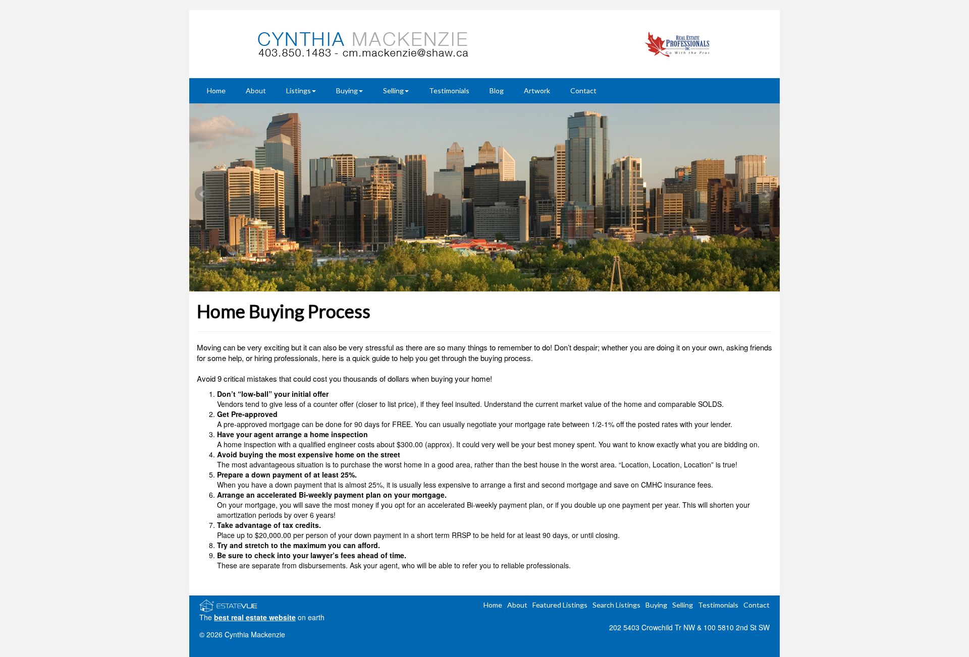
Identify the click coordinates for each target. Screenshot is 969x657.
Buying (347, 90)
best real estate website (255, 617)
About (256, 90)
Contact (583, 90)
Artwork (537, 90)
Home (216, 90)
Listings (298, 90)
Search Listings (616, 605)
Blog (497, 90)
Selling (393, 90)
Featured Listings (559, 605)
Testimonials (449, 90)
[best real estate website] (228, 605)
